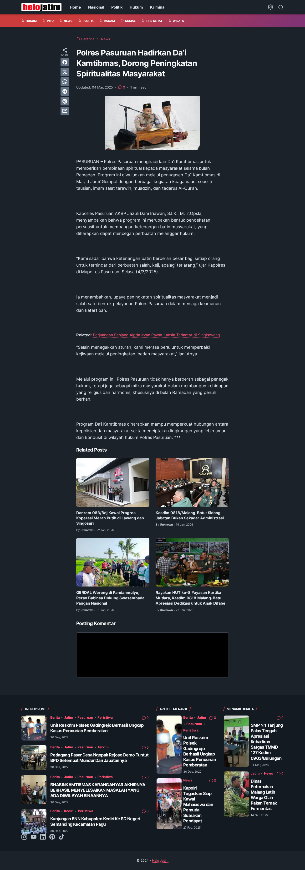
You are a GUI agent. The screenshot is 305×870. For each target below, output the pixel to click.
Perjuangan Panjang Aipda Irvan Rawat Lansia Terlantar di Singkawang (156, 335)
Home (75, 7)
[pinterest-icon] (52, 837)
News (187, 780)
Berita (55, 717)
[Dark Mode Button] (270, 7)
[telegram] (65, 91)
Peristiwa (105, 717)
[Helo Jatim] (41, 7)
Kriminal (157, 7)
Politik (116, 7)
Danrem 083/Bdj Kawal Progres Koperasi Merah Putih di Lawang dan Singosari (110, 518)
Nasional (96, 7)
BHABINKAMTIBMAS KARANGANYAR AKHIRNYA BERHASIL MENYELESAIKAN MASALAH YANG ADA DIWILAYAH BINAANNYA (97, 790)
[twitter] (65, 72)
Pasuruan (85, 717)
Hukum (136, 7)
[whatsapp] (65, 81)
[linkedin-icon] (43, 837)
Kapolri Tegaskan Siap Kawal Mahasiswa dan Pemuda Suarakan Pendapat (198, 804)
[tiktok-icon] (61, 837)
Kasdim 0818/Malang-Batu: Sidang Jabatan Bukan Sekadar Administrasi (190, 515)
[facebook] (65, 62)
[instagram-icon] (24, 837)
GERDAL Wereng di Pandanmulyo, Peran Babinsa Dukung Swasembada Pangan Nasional (110, 598)
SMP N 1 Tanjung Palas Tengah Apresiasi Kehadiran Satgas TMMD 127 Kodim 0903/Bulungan (267, 742)
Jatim (68, 717)
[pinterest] (65, 101)
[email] (65, 111)
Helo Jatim (160, 860)
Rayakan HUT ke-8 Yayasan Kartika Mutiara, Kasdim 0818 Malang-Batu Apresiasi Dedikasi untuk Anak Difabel (191, 598)
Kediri (69, 811)
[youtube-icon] (33, 837)
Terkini (103, 747)
